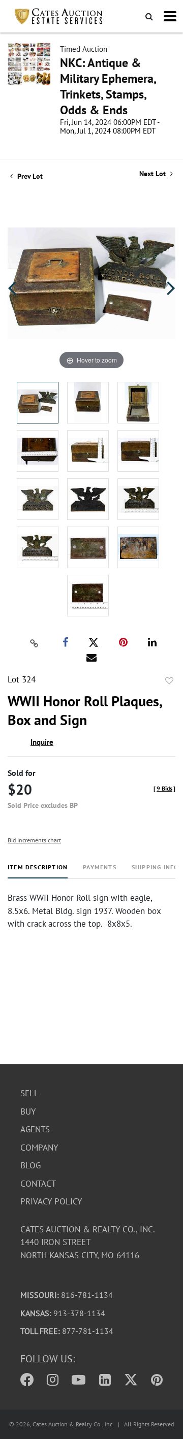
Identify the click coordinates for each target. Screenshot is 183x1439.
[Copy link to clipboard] (34, 643)
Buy (28, 1111)
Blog (30, 1165)
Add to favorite (169, 680)
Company (39, 1147)
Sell (29, 1093)
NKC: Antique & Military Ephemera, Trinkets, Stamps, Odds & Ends (108, 86)
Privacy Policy (51, 1201)
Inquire (41, 742)
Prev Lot (29, 176)
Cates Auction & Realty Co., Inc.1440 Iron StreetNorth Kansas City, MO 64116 (87, 1242)
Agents (35, 1129)
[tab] (38, 871)
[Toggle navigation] (170, 16)
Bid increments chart (34, 840)
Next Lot (153, 174)
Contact (38, 1183)
